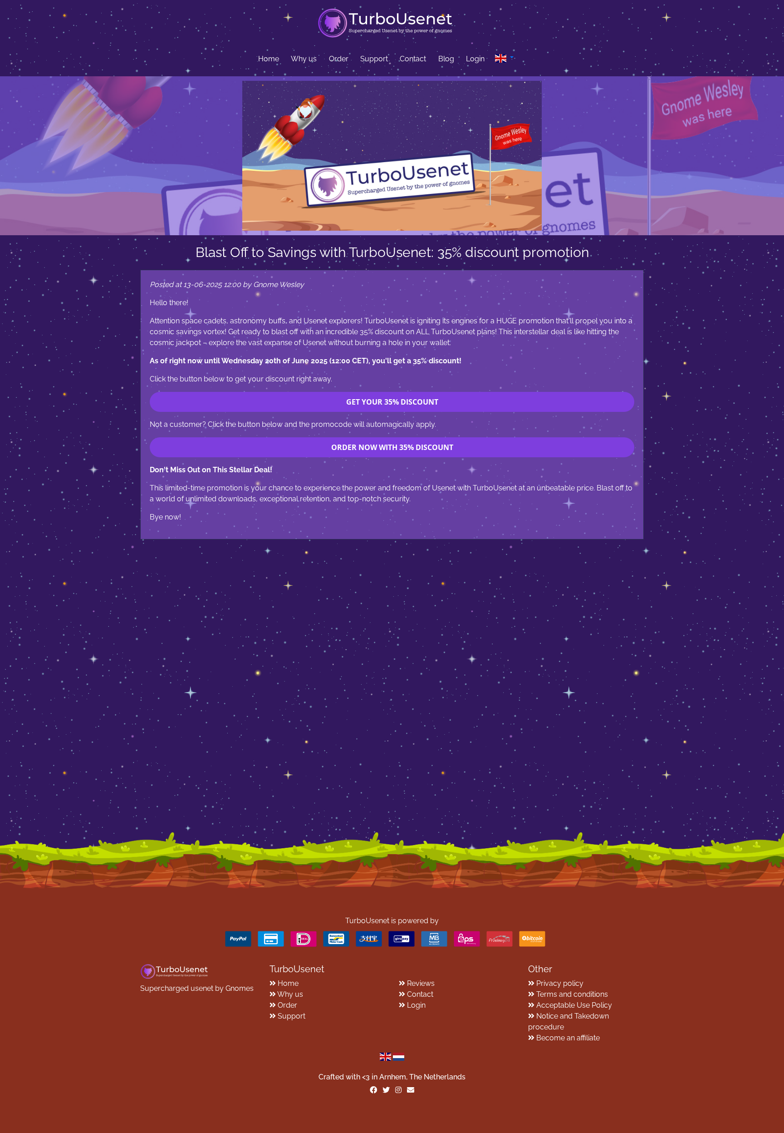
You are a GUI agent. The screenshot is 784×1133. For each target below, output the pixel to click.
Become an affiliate (568, 1038)
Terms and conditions (572, 994)
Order (338, 58)
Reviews (421, 983)
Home (268, 58)
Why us (304, 58)
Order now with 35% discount (392, 447)
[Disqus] (392, 653)
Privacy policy (559, 983)
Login (475, 58)
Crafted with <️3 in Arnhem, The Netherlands (392, 1077)
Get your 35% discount (392, 402)
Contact (413, 58)
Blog (446, 58)
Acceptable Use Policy (574, 1005)
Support (374, 58)
